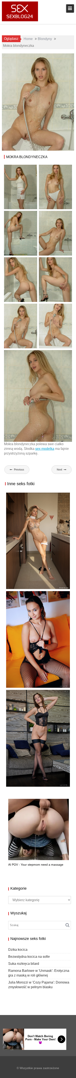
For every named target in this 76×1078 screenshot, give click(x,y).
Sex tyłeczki (62, 61)
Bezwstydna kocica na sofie (29, 956)
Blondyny (51, 57)
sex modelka (44, 448)
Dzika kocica (19, 588)
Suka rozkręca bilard (28, 683)
